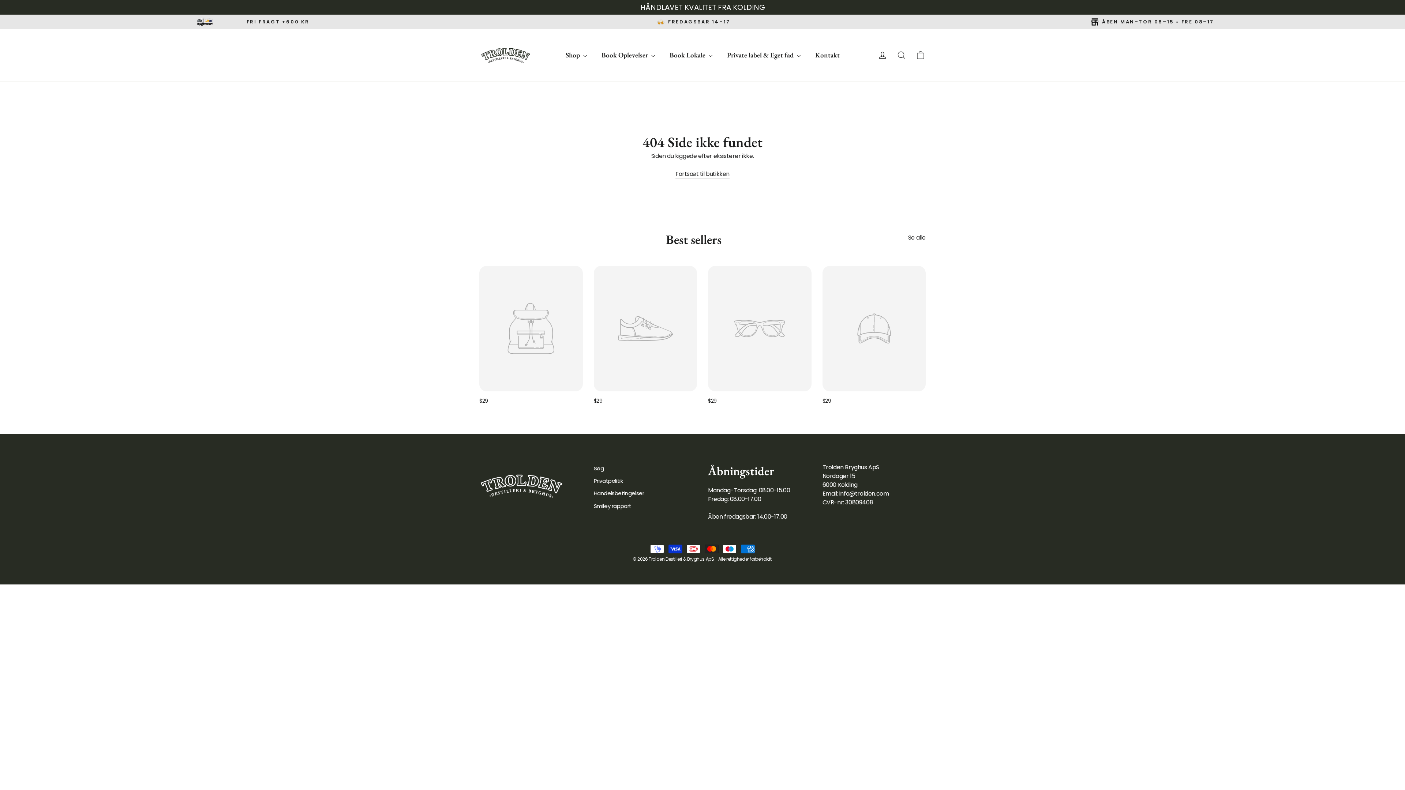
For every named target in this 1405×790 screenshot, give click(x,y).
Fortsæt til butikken (702, 174)
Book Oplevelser (625, 55)
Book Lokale (688, 55)
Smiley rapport (613, 506)
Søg (599, 468)
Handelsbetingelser (619, 493)
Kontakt (827, 55)
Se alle (917, 237)
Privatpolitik (608, 481)
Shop (573, 55)
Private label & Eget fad (761, 55)
